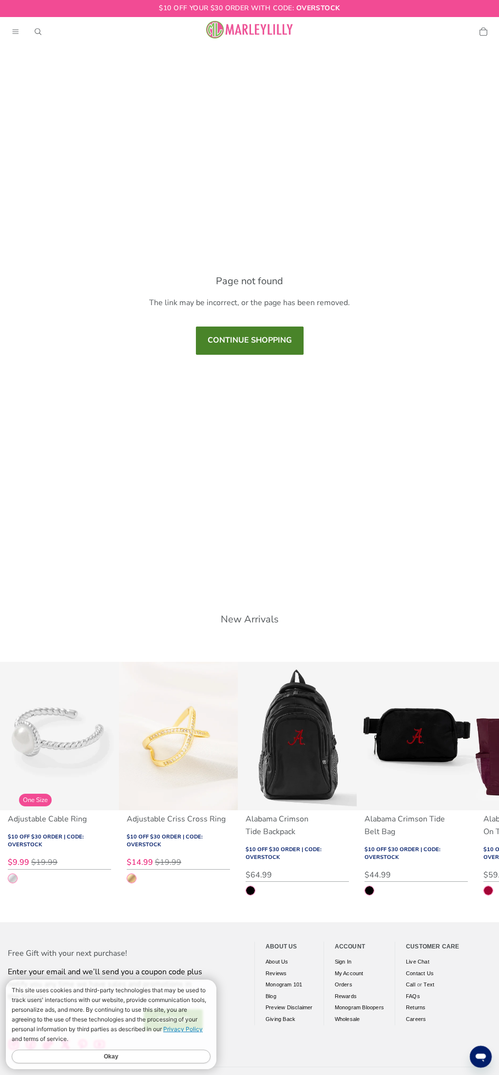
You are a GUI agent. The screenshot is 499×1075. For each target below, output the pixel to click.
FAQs (413, 996)
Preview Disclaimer (289, 1007)
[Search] (38, 31)
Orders (343, 984)
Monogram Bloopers (359, 1007)
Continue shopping (250, 340)
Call (410, 984)
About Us (277, 962)
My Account (349, 973)
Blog (271, 996)
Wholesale (347, 1019)
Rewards (346, 996)
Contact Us (420, 973)
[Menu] (15, 31)
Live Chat (417, 962)
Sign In (343, 962)
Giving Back (280, 1019)
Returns (415, 1007)
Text (428, 984)
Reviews (276, 973)
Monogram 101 (284, 984)
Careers (416, 1019)
